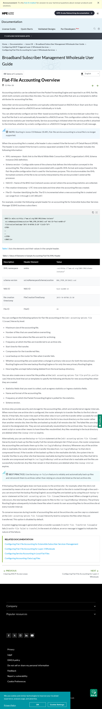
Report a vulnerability (17, 676)
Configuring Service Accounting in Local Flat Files (27, 553)
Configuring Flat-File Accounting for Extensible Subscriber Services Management (41, 544)
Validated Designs (47, 29)
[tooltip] (82, 74)
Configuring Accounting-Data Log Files (22, 558)
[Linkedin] (26, 635)
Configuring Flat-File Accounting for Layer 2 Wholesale (30, 548)
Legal (9, 655)
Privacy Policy (10, 705)
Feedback (11, 671)
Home (5, 44)
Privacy (10, 649)
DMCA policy (13, 660)
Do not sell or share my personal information (28, 665)
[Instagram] (20, 635)
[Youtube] (32, 635)
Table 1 (5, 248)
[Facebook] (8, 635)
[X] (14, 635)
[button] (93, 693)
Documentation (12, 21)
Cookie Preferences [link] (16, 681)
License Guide (9, 29)
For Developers (70, 29)
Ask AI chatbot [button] (30, 3)
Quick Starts (27, 29)
